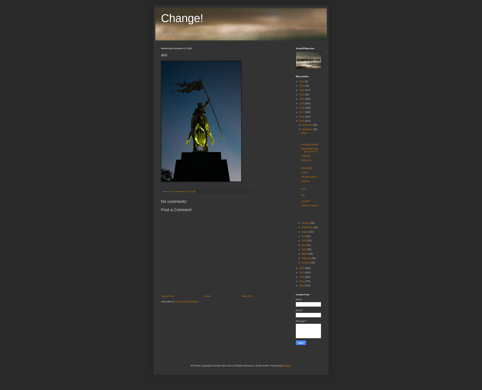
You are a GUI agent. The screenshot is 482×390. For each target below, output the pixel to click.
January (306, 262)
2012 (302, 277)
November (307, 129)
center (304, 172)
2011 (302, 281)
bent (303, 189)
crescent (305, 201)
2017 (302, 112)
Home (208, 296)
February (307, 258)
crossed (305, 181)
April (304, 249)
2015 (302, 121)
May (304, 245)
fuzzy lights (307, 168)
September (308, 227)
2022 (302, 90)
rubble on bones (309, 205)
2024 (302, 81)
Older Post (247, 296)
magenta (305, 156)
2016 (302, 116)
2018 (302, 108)
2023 (302, 86)
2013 (302, 272)
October (306, 223)
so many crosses (309, 144)
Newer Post (168, 296)
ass (303, 195)
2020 (302, 99)
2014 (302, 268)
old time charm (308, 177)
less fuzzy (306, 160)
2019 (302, 103)
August (306, 232)
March (305, 254)
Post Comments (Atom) (186, 301)
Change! (182, 18)
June (304, 240)
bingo (304, 133)
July (304, 236)
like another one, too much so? (309, 150)
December (307, 125)
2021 (302, 94)
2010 (302, 285)
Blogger (287, 365)
